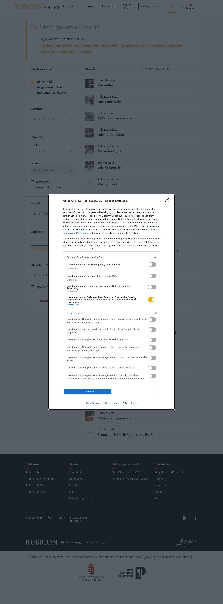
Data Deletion (93, 403)
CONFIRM (88, 391)
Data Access (111, 403)
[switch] (152, 264)
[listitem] (111, 257)
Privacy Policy (130, 403)
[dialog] (111, 302)
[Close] (168, 201)
